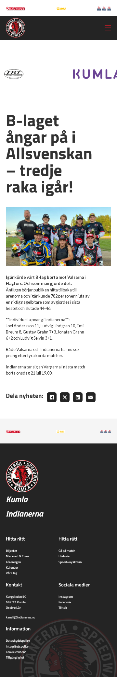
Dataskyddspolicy (18, 640)
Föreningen (13, 561)
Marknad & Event (18, 556)
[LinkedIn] (78, 397)
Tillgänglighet (15, 657)
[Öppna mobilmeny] (108, 27)
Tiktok (62, 607)
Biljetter (11, 550)
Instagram (65, 596)
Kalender (12, 567)
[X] (65, 397)
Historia (64, 556)
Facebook (64, 602)
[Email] (91, 397)
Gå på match (66, 550)
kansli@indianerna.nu (20, 617)
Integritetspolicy (17, 646)
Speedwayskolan (70, 561)
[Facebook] (52, 397)
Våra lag (11, 572)
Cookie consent (16, 651)
